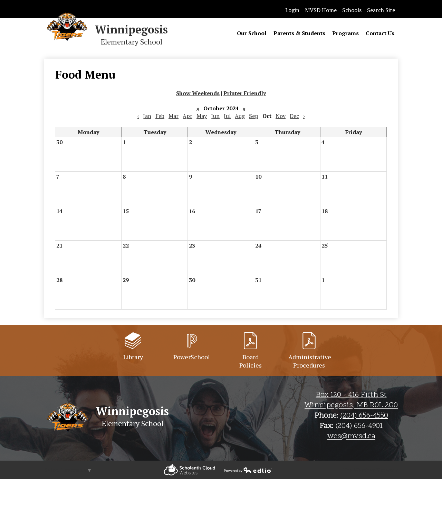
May (201, 116)
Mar (174, 116)
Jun (215, 116)
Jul (227, 116)
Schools (352, 10)
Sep (253, 116)
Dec (294, 116)
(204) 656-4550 (364, 416)
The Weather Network (370, 470)
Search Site (381, 10)
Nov (281, 116)
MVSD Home (321, 10)
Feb (159, 116)
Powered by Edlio (189, 469)
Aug (240, 116)
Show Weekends (198, 93)
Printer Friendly (244, 93)
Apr (187, 116)
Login (292, 10)
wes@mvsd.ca (351, 436)
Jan (147, 116)
